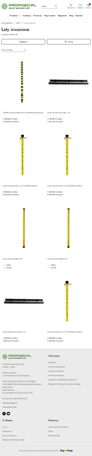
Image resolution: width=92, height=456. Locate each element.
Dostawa (52, 362)
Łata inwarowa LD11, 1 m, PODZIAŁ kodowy (64, 332)
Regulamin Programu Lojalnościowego (64, 384)
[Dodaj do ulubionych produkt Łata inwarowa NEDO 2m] (42, 203)
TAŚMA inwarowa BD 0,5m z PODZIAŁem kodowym (23, 113)
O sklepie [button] (7, 420)
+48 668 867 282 (9, 407)
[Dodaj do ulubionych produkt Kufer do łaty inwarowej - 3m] (86, 57)
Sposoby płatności (56, 371)
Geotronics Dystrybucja (58, 427)
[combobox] (13, 50)
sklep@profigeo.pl (9, 403)
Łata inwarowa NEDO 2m (13, 259)
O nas (4, 427)
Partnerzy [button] (53, 420)
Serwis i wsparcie (9, 435)
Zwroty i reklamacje (56, 366)
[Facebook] (4, 413)
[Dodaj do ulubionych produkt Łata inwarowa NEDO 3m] (86, 203)
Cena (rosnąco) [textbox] (7, 50)
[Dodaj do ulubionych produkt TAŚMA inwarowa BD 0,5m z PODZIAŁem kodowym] (42, 57)
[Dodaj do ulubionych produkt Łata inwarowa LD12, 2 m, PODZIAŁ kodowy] (42, 130)
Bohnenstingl (54, 435)
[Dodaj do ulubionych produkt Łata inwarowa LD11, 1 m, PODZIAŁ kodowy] (86, 276)
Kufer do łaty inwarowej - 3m (58, 113)
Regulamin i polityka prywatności (62, 379)
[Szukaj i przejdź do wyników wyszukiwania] (56, 6)
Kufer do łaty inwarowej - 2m (14, 332)
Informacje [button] (54, 356)
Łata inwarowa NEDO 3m (57, 259)
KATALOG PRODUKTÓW (13, 440)
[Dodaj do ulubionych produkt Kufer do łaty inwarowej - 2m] (42, 276)
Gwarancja (6, 431)
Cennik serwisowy (56, 375)
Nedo (50, 431)
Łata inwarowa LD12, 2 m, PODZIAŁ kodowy (20, 186)
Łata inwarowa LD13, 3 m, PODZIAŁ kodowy (64, 186)
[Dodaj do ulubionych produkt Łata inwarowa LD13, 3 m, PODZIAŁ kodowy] (86, 130)
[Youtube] (8, 413)
